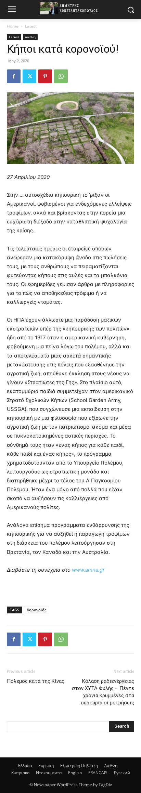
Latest (31, 26)
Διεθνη (30, 37)
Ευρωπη (46, 765)
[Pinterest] (45, 76)
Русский (122, 773)
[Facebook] (14, 76)
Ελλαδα (25, 765)
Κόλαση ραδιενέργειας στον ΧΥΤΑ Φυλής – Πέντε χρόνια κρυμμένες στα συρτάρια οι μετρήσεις (103, 692)
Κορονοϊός (36, 609)
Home (12, 26)
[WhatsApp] (61, 76)
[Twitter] (29, 76)
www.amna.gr (88, 570)
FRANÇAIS (97, 773)
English (75, 773)
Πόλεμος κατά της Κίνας (35, 681)
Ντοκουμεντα (49, 773)
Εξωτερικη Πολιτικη (79, 765)
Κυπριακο (20, 773)
